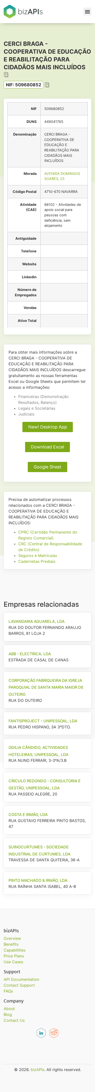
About (9, 1008)
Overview (12, 938)
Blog (8, 1014)
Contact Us (14, 1020)
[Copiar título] (6, 74)
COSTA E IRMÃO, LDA (28, 814)
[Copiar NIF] (47, 84)
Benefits (11, 944)
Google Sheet (47, 466)
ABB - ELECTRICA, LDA (30, 653)
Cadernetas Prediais (36, 561)
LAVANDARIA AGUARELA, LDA (37, 621)
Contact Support (19, 985)
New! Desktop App (47, 426)
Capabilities (14, 950)
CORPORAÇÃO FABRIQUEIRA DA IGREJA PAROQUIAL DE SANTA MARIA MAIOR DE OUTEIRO (46, 687)
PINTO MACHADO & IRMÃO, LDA (38, 880)
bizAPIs (37, 1069)
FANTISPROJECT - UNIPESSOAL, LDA (43, 720)
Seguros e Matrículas (37, 555)
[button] (87, 12)
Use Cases (13, 961)
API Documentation (21, 979)
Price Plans (14, 955)
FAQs (8, 991)
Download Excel (47, 446)
